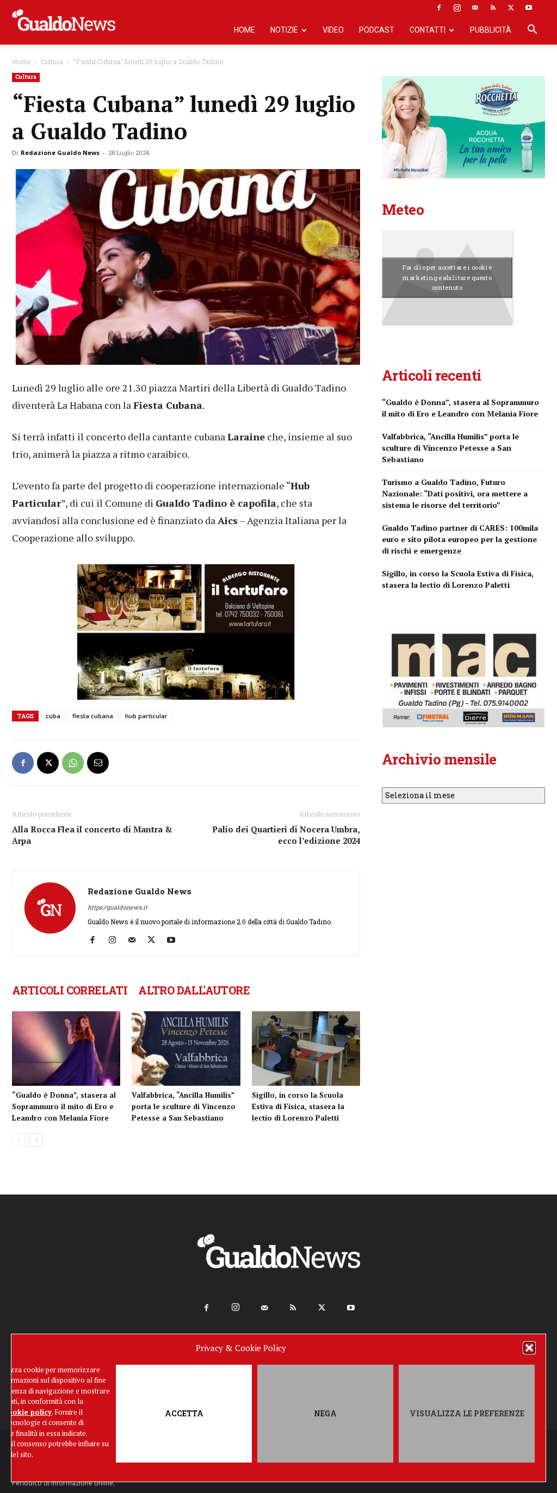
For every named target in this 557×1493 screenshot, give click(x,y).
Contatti (427, 30)
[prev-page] (19, 1140)
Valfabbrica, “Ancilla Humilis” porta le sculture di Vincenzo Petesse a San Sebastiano (184, 1106)
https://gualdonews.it (117, 907)
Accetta (184, 1413)
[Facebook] (439, 7)
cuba (53, 716)
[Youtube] (529, 7)
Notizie (284, 30)
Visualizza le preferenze (467, 1413)
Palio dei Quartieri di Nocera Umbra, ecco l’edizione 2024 (286, 835)
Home (244, 30)
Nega (325, 1413)
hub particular (146, 716)
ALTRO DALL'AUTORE (194, 990)
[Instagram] (457, 7)
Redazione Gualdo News (60, 152)
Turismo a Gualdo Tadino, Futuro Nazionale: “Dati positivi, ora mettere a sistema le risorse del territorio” (455, 493)
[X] (511, 7)
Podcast (376, 30)
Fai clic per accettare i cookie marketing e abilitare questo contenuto (447, 277)
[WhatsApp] (73, 763)
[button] (529, 1347)
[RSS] (493, 7)
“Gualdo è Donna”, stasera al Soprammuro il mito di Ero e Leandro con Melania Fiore (64, 1106)
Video (333, 30)
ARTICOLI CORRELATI (69, 990)
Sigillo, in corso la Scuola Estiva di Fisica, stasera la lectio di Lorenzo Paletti (298, 1106)
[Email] (98, 763)
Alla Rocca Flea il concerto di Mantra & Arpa (92, 835)
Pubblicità (490, 30)
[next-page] (36, 1140)
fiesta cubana (92, 716)
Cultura (52, 61)
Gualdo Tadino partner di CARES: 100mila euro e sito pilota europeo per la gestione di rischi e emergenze (460, 539)
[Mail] (475, 7)
